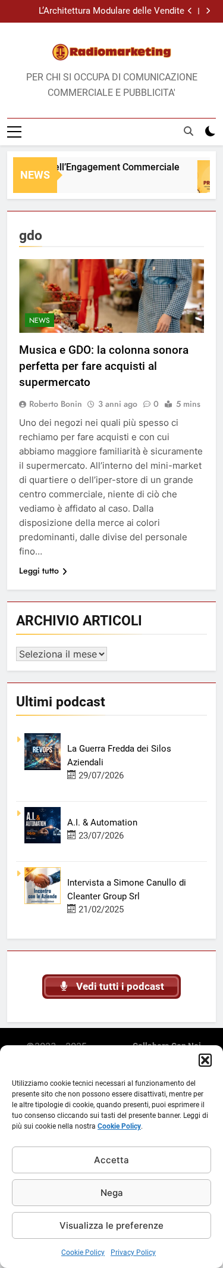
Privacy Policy (133, 1252)
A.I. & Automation (102, 822)
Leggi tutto (39, 571)
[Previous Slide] (190, 11)
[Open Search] (188, 131)
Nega (111, 1192)
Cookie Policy (119, 1126)
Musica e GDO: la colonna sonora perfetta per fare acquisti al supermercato (104, 366)
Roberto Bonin (55, 404)
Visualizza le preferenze (111, 1225)
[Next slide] (208, 11)
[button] (205, 1060)
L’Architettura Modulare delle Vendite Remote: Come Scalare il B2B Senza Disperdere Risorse (111, 11)
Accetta (111, 1160)
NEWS (39, 320)
